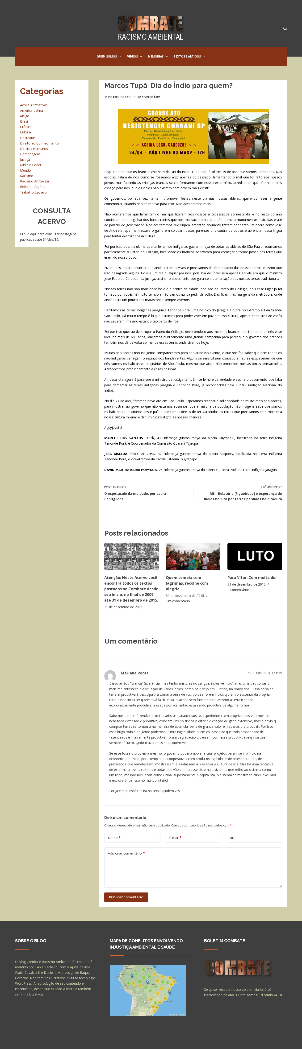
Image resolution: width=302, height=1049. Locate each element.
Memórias (156, 56)
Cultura (25, 132)
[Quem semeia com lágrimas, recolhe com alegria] (193, 556)
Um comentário (148, 97)
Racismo (26, 175)
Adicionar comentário (126, 853)
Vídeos (132, 56)
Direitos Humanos (34, 148)
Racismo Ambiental (35, 181)
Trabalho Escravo (33, 192)
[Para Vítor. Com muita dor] (254, 556)
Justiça (25, 159)
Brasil (24, 121)
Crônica (26, 126)
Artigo (24, 116)
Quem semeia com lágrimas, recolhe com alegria (187, 583)
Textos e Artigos (187, 56)
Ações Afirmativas (34, 105)
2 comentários (238, 589)
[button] (120, 56)
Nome (114, 837)
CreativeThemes (98, 1040)
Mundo (25, 170)
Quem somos (107, 56)
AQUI (278, 995)
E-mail (175, 837)
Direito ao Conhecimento (39, 143)
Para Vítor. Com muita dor (252, 577)
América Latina (31, 110)
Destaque (27, 138)
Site (232, 837)
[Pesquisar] (285, 28)
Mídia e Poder (30, 165)
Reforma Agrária (32, 186)
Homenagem (30, 154)
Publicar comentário (126, 897)
